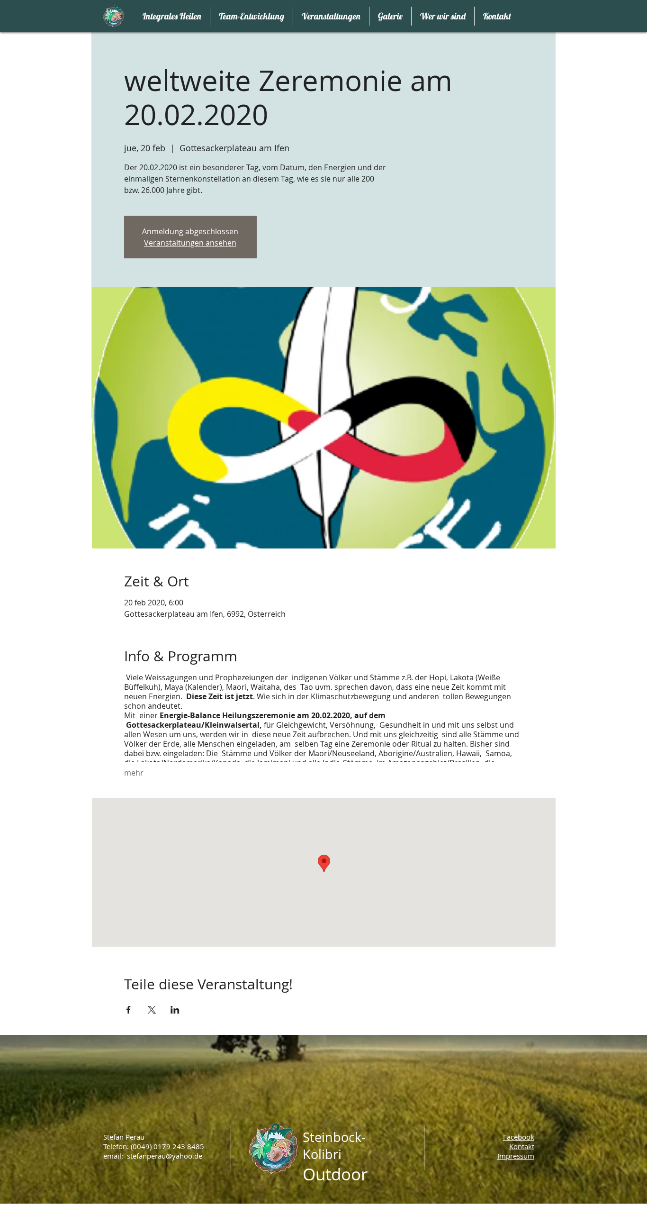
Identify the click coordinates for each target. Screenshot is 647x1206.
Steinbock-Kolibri (334, 1146)
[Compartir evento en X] (151, 1010)
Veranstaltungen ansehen (190, 243)
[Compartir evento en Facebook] (128, 1010)
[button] (515, 1155)
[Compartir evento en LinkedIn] (175, 1010)
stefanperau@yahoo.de (164, 1155)
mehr (134, 772)
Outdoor (335, 1174)
